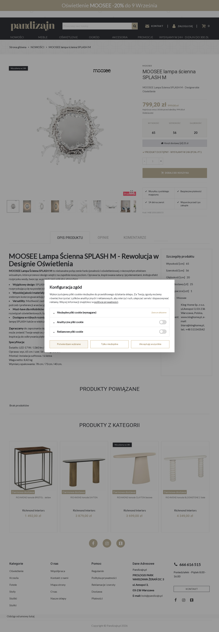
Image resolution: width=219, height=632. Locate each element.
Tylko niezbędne (109, 344)
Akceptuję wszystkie (150, 344)
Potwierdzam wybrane (69, 344)
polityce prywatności (106, 301)
